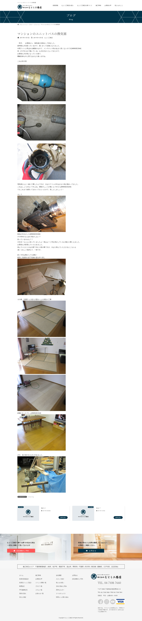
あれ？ (98, 508)
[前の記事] (28, 520)
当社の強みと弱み (61, 586)
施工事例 (38, 575)
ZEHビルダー (60, 590)
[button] (21, 551)
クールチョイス (60, 593)
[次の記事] (83, 520)
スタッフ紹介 (60, 579)
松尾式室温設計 (24, 579)
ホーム (21, 575)
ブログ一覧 (38, 586)
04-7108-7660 (112, 583)
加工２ (43, 508)
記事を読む (63, 517)
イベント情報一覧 (40, 582)
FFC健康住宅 (23, 590)
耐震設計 (22, 586)
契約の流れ (22, 593)
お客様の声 (38, 579)
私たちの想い (60, 582)
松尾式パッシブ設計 (25, 582)
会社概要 (58, 575)
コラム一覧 (38, 590)
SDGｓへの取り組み (62, 597)
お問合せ (75, 575)
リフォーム (31, 497)
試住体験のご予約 (77, 579)
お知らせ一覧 (39, 593)
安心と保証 (22, 597)
